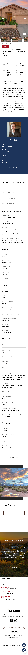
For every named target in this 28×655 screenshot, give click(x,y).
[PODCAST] (23, 627)
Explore (14, 513)
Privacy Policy (20, 645)
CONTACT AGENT (14, 167)
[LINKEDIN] (12, 627)
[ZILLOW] (16, 627)
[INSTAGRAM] (8, 627)
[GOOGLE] (19, 627)
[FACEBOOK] (4, 627)
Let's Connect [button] (14, 567)
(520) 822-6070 (6, 151)
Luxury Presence (14, 637)
